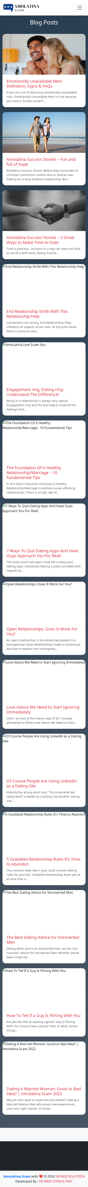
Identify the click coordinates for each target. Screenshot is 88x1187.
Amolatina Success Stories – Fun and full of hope (41, 162)
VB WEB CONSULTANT (56, 1181)
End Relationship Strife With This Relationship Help (37, 314)
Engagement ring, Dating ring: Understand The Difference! (35, 392)
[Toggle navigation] (80, 8)
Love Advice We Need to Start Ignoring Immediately (43, 709)
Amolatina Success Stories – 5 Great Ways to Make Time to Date (40, 240)
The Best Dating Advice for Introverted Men (43, 940)
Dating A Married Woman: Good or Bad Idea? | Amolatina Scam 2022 (44, 1091)
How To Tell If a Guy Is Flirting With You (43, 1015)
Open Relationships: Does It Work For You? (42, 631)
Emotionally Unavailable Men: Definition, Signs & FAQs (34, 83)
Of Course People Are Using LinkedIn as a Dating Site (42, 783)
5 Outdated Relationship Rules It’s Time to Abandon (43, 861)
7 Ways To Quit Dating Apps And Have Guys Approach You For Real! (42, 553)
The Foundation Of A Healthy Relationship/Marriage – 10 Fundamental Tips (34, 472)
